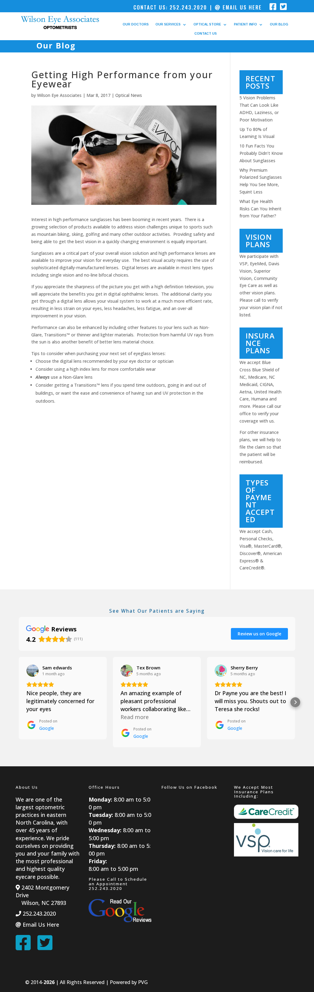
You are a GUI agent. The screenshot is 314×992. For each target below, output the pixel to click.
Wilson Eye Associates (59, 95)
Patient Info (245, 24)
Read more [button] (135, 717)
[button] (19, 702)
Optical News (128, 95)
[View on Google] (32, 671)
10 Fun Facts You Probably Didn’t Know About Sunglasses (261, 153)
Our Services (168, 24)
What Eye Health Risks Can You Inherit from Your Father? (260, 208)
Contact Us (205, 33)
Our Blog (279, 24)
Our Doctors (136, 24)
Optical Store (207, 24)
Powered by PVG (129, 982)
